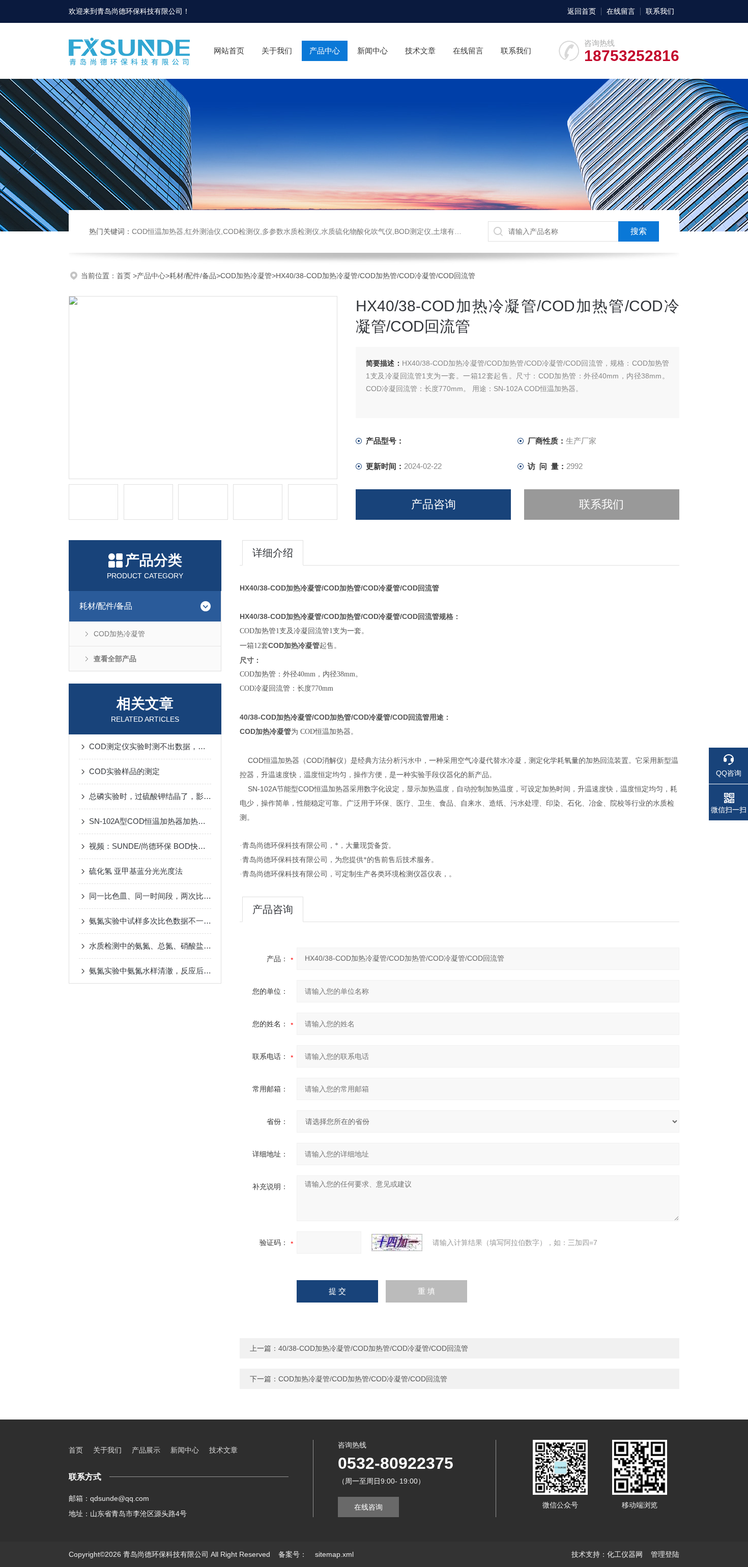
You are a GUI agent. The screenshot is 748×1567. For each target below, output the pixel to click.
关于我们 (277, 50)
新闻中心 (372, 50)
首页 (125, 276)
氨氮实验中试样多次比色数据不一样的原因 (150, 920)
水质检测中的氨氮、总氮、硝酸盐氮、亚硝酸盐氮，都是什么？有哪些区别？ (150, 945)
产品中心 (324, 50)
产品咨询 (433, 504)
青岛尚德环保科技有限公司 (140, 11)
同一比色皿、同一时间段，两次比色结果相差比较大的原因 (150, 896)
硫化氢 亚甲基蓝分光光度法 (136, 871)
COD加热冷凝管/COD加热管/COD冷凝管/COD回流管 (362, 1379)
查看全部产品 (115, 659)
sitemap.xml (334, 1554)
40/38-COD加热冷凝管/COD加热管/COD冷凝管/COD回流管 (373, 1348)
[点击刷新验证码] (396, 1242)
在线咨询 (368, 1507)
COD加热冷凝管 (246, 276)
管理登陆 (665, 1554)
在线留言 (621, 11)
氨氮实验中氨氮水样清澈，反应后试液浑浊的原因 (150, 970)
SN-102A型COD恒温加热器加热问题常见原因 (150, 821)
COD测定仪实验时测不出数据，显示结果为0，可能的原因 (150, 746)
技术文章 (420, 50)
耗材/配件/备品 (192, 276)
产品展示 (146, 1450)
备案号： (292, 1554)
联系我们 (660, 11)
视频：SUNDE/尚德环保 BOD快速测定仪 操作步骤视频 (150, 846)
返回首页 (581, 11)
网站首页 (229, 50)
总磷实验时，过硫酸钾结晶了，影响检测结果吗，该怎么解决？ (150, 796)
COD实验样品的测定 (124, 771)
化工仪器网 (625, 1554)
